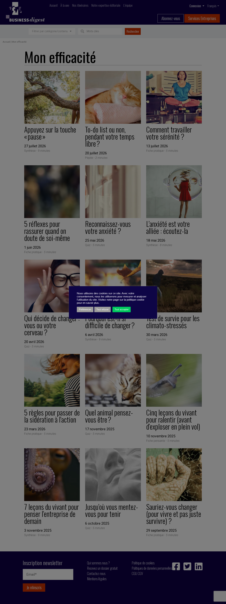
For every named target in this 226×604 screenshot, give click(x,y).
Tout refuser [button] (102, 309)
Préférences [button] (85, 309)
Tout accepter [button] (122, 309)
